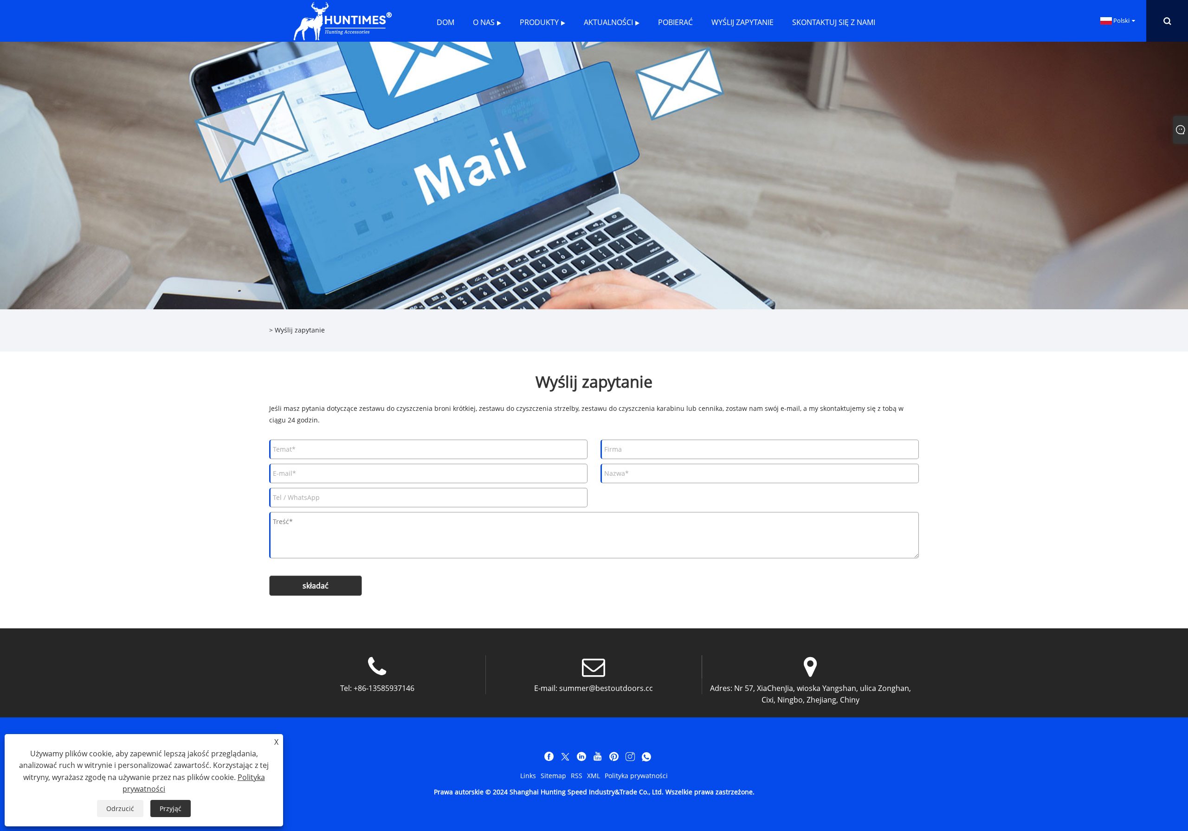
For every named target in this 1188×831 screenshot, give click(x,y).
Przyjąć (170, 808)
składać (316, 586)
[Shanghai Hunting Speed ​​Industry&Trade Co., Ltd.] (342, 20)
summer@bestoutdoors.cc (606, 688)
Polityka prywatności (636, 775)
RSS (576, 775)
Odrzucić (120, 808)
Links (528, 775)
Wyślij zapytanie (300, 330)
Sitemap (553, 775)
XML (593, 775)
